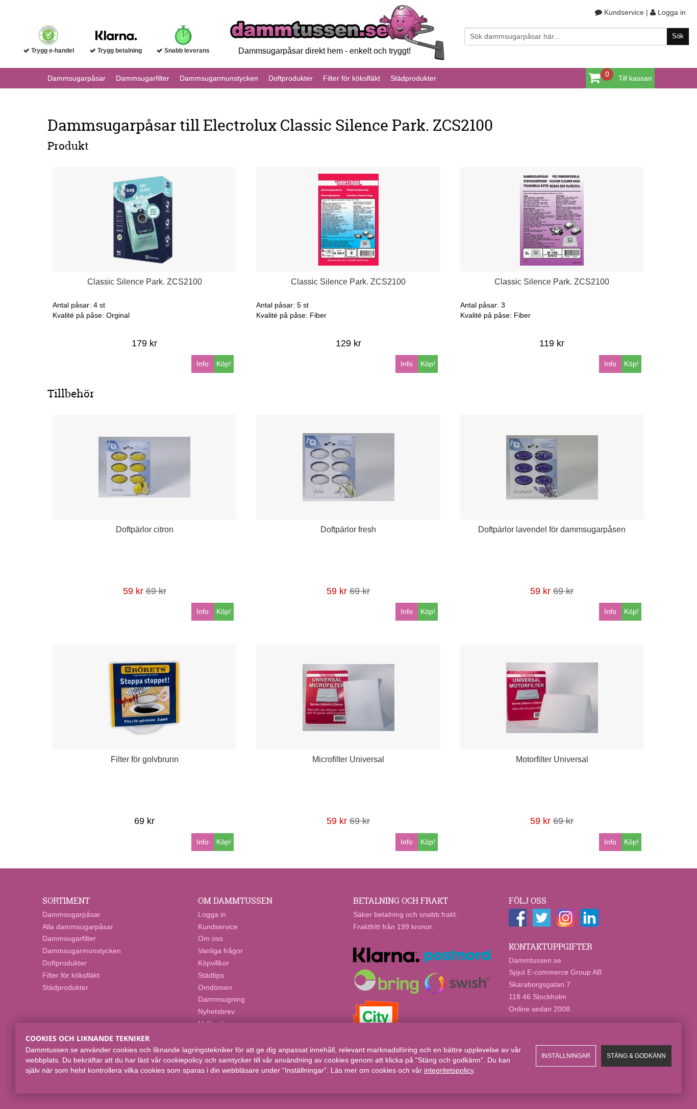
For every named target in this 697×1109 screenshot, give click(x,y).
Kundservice (623, 12)
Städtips (211, 975)
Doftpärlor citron (144, 529)
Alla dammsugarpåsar (77, 927)
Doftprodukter (290, 78)
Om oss (210, 938)
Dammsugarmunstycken (219, 78)
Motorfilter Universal (552, 759)
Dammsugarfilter (142, 78)
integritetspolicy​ (449, 1070)
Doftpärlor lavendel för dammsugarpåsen (552, 529)
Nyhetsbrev (216, 1011)
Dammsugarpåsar (76, 78)
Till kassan (635, 78)
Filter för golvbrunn (145, 759)
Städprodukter (413, 78)
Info (202, 364)
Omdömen (215, 987)
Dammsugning (221, 999)
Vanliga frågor (220, 951)
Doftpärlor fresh (348, 529)
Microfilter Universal (348, 759)
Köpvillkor (213, 963)
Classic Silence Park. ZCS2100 (144, 281)
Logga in (671, 12)
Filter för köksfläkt (351, 78)
